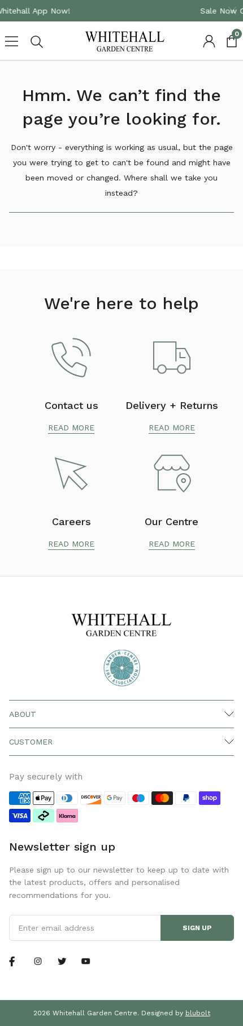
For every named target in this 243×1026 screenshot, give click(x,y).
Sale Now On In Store (185, 10)
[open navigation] (11, 41)
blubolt (197, 1013)
